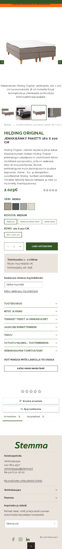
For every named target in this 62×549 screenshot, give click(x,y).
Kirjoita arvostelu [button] (32, 401)
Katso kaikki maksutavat (31, 368)
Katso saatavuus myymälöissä (21, 291)
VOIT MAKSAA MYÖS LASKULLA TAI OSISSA (29, 359)
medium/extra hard (29, 221)
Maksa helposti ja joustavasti (31, 3)
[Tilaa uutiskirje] (55, 523)
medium (10, 221)
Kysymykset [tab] (33, 416)
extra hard (50, 221)
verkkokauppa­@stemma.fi (18, 468)
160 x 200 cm (13, 234)
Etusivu (7, 125)
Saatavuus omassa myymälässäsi (23, 278)
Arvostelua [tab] (10, 416)
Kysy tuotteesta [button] (32, 408)
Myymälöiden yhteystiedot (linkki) (23, 480)
